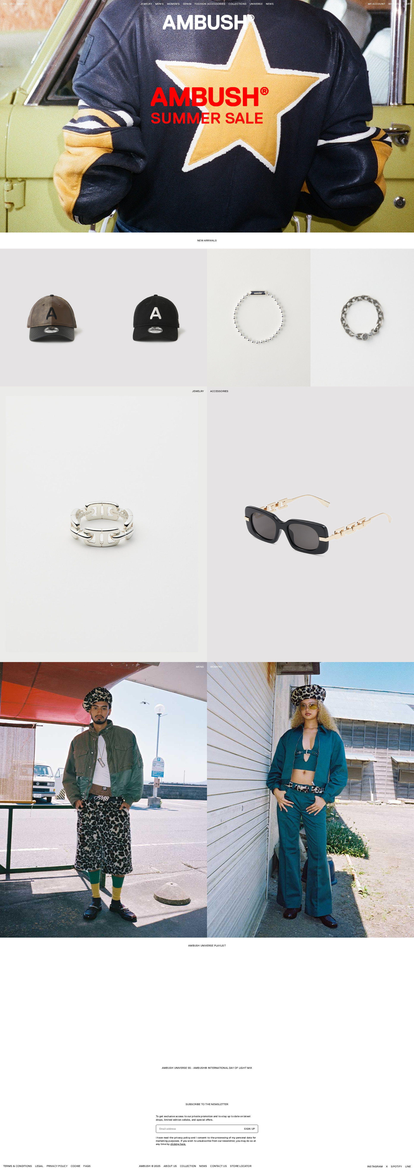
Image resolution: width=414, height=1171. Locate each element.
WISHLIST (394, 3)
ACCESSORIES (219, 391)
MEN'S (159, 3)
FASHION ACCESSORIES (210, 3)
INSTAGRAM (375, 1166)
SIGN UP (249, 1128)
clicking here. (178, 1144)
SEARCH (22, 3)
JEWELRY (146, 3)
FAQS (87, 1166)
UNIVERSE (256, 3)
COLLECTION (188, 1166)
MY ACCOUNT (376, 3)
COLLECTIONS (237, 3)
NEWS (270, 3)
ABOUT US (170, 1166)
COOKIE (75, 1166)
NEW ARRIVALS (207, 240)
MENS (200, 666)
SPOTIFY (396, 1166)
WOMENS (216, 666)
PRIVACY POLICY (57, 1166)
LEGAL (39, 1166)
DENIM (187, 3)
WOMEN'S (173, 3)
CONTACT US (218, 1166)
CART (407, 3)
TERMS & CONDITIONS (17, 1166)
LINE (408, 1166)
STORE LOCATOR (240, 1166)
